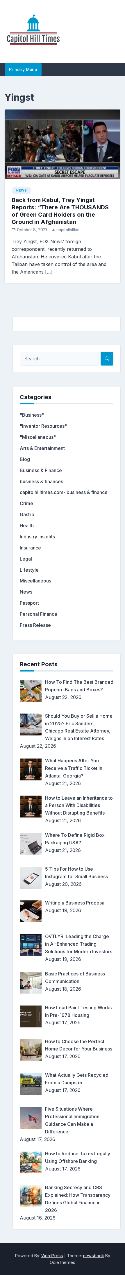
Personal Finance (38, 614)
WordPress (52, 1255)
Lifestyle (29, 570)
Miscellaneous (35, 581)
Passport (29, 603)
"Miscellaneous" (38, 437)
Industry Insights (37, 537)
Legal (26, 559)
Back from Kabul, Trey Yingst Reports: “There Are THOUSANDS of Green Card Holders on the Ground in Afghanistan (60, 210)
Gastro (27, 514)
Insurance (30, 548)
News (21, 190)
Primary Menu (23, 69)
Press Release (35, 625)
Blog (25, 459)
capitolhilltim (67, 229)
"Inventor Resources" (43, 426)
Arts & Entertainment (42, 448)
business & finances (41, 481)
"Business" (32, 415)
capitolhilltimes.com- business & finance (64, 492)
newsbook (93, 1255)
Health (27, 525)
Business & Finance (41, 470)
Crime (26, 503)
